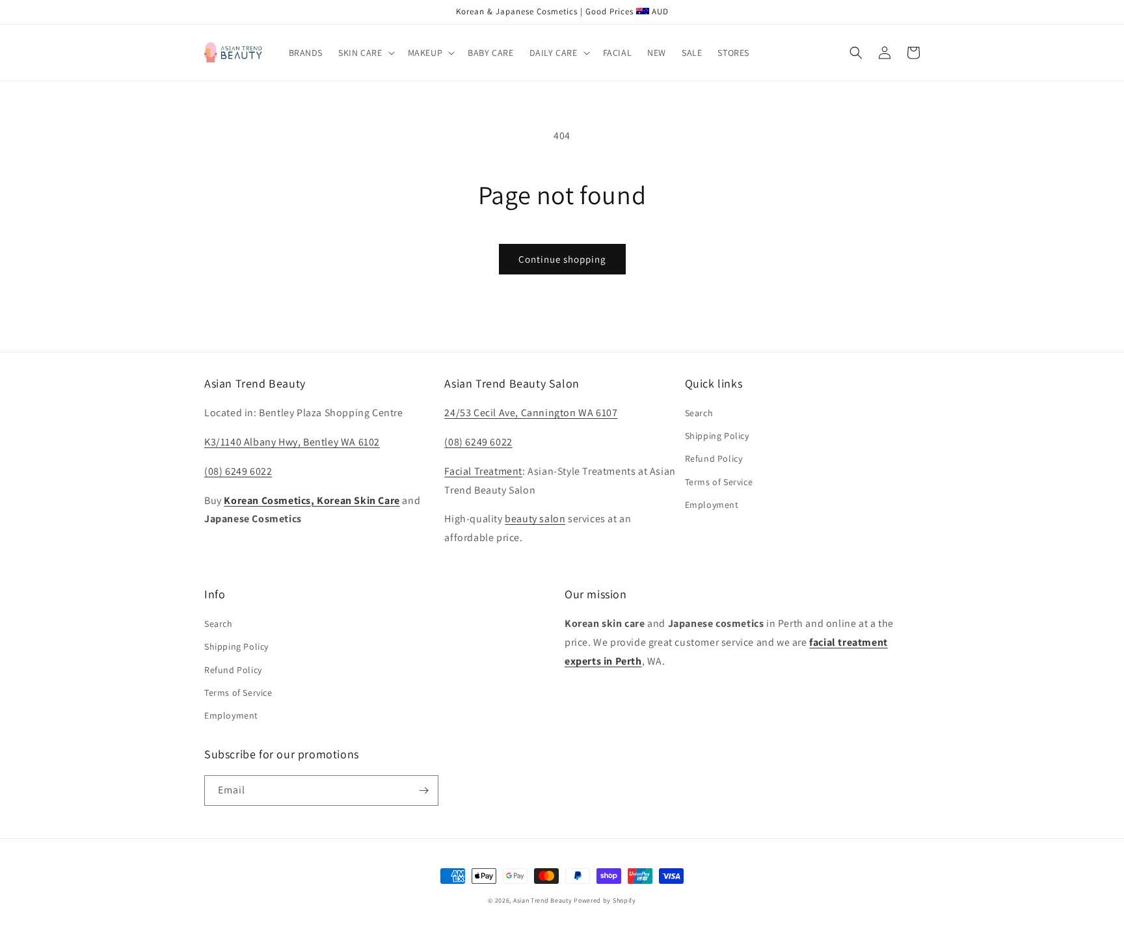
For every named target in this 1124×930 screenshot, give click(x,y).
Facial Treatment (483, 471)
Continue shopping (562, 259)
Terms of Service (719, 482)
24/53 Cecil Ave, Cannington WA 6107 (530, 412)
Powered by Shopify (605, 900)
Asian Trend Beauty (542, 900)
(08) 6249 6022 (238, 471)
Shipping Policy (717, 436)
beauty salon (535, 518)
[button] (364, 52)
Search (699, 413)
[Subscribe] (423, 790)
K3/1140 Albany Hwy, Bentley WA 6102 (292, 442)
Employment (712, 505)
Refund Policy (714, 458)
